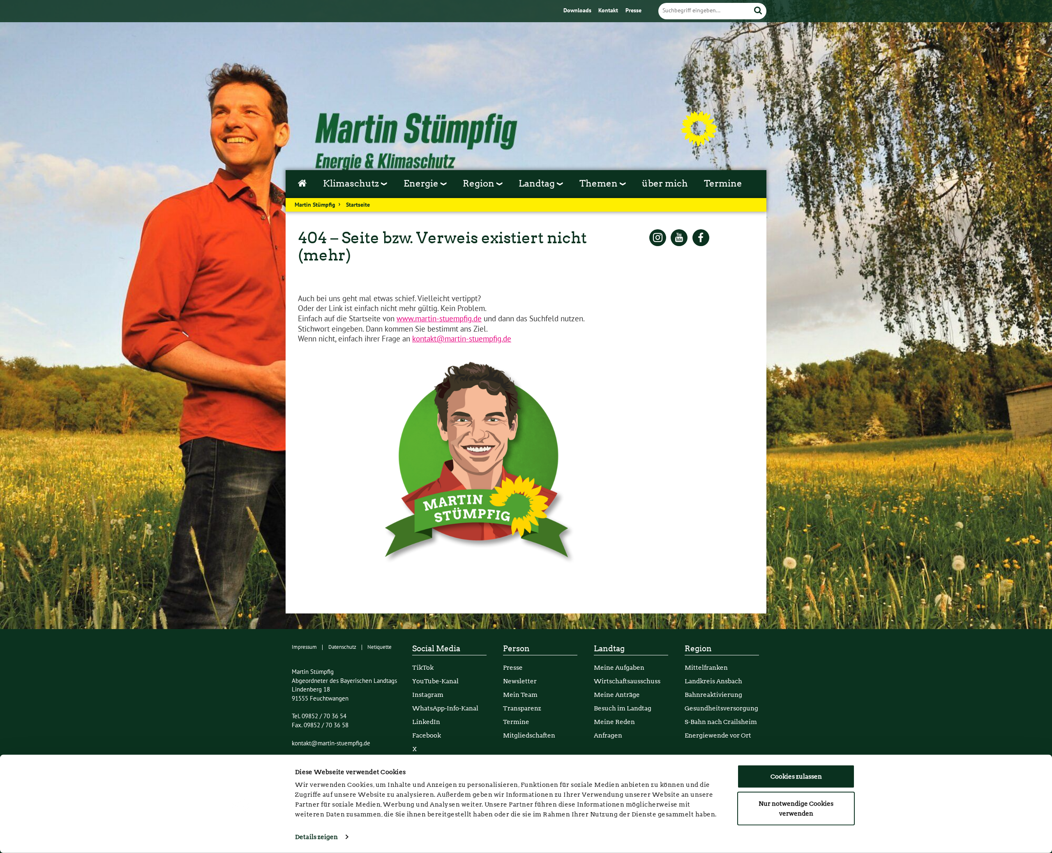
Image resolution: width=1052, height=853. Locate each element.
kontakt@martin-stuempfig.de (461, 339)
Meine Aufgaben (619, 667)
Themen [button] (599, 183)
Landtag (609, 648)
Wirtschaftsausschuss (627, 681)
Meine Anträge (617, 695)
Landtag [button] (538, 183)
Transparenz (522, 708)
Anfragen (608, 735)
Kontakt (609, 10)
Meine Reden (614, 722)
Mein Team (520, 695)
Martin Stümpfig (315, 205)
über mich (665, 183)
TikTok (423, 667)
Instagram (427, 695)
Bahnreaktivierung (713, 695)
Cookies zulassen (796, 776)
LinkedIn (426, 722)
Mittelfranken (706, 667)
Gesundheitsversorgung (721, 708)
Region (698, 648)
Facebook (426, 735)
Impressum (304, 647)
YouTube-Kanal (435, 681)
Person (516, 648)
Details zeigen (316, 837)
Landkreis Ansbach (713, 681)
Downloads (578, 10)
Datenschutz (342, 647)
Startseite (358, 205)
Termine (723, 183)
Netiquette (379, 647)
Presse (633, 10)
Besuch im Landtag (622, 708)
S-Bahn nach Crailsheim (721, 722)
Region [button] (479, 183)
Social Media (436, 648)
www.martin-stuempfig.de (439, 318)
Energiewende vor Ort (718, 735)
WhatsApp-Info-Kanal (445, 708)
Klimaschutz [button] (352, 183)
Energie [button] (422, 183)
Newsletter (520, 681)
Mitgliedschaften (529, 735)
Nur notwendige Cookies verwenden (796, 808)
